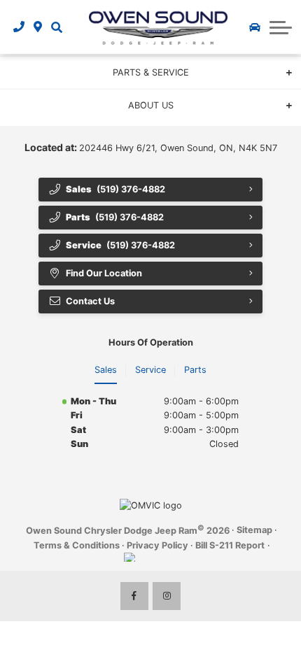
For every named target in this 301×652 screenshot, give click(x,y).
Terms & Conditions (77, 545)
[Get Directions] (38, 27)
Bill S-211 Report (230, 545)
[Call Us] (19, 27)
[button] (56, 27)
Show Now (200, 95)
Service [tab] (150, 369)
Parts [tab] (195, 369)
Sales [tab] (105, 369)
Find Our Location (104, 273)
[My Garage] (254, 27)
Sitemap (254, 530)
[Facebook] (134, 596)
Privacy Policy (157, 545)
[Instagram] (167, 596)
